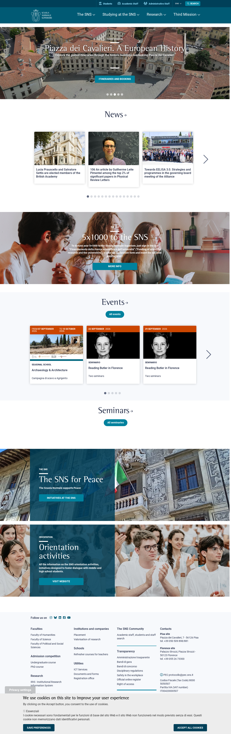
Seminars (113, 411)
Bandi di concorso (127, 666)
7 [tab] (109, 196)
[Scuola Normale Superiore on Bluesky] (55, 617)
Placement (80, 634)
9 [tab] (117, 196)
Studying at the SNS (119, 14)
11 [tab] (124, 196)
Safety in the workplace (130, 675)
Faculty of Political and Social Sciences (47, 645)
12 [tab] (127, 196)
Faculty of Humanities (43, 634)
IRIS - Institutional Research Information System (46, 683)
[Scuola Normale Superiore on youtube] (69, 617)
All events (115, 314)
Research (154, 14)
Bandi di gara (124, 661)
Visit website (61, 581)
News (114, 115)
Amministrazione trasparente (133, 657)
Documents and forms (86, 674)
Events (113, 303)
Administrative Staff (159, 3)
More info (114, 266)
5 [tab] (122, 94)
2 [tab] (111, 94)
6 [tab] (106, 196)
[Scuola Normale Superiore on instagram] (51, 617)
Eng (177, 4)
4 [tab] (118, 94)
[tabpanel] (115, 63)
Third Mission (185, 14)
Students (107, 3)
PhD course (37, 666)
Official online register (129, 679)
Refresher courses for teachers (91, 654)
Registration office (84, 678)
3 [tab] (115, 94)
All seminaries (115, 422)
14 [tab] (135, 196)
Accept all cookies (190, 727)
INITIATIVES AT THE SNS (61, 497)
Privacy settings (20, 690)
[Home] (42, 15)
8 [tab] (113, 196)
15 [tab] (138, 196)
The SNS (84, 14)
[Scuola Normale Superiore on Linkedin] (60, 617)
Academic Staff (129, 3)
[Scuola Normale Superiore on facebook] (64, 617)
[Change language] (180, 3)
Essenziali (32, 711)
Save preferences (39, 727)
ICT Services (80, 669)
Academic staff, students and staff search (136, 636)
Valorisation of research (87, 639)
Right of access (125, 684)
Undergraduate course (43, 662)
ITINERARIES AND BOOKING (115, 79)
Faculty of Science (41, 639)
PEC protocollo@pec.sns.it (178, 674)
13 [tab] (131, 196)
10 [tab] (120, 196)
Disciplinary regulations (130, 670)
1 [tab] (107, 94)
